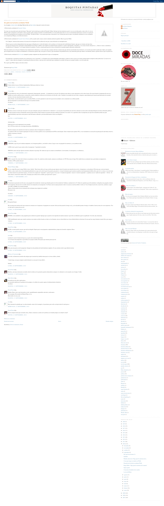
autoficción (123, 265)
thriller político (124, 404)
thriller (122, 403)
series (122, 391)
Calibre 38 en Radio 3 (130, 185)
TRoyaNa (10, 108)
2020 (124, 421)
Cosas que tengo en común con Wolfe (132, 461)
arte (122, 261)
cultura (122, 298)
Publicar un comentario (9, 318)
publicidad (123, 379)
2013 (124, 437)
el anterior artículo (14, 25)
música (122, 360)
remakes (123, 385)
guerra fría (123, 331)
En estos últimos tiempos (131, 160)
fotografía (123, 323)
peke (9, 235)
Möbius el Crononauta (13, 254)
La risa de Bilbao (128, 472)
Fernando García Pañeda (23, 39)
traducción (123, 406)
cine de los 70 (124, 284)
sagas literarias (124, 389)
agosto (125, 475)
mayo (125, 481)
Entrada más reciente (9, 321)
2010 (124, 444)
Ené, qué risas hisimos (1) (129, 454)
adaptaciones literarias (126, 253)
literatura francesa (125, 348)
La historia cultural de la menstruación (134, 211)
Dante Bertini (11, 278)
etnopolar (123, 311)
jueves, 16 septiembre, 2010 (17, 118)
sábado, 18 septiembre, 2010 (17, 195)
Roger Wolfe (14, 67)
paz (122, 368)
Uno (9, 180)
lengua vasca (124, 339)
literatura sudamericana (126, 350)
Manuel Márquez (12, 167)
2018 (124, 426)
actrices (122, 251)
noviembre (126, 448)
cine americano (124, 279)
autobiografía (124, 263)
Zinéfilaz (126, 456)
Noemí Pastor (11, 141)
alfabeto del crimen (125, 255)
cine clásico (123, 282)
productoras (123, 377)
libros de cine (124, 342)
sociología (123, 395)
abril (125, 483)
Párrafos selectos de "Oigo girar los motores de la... (135, 458)
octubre (126, 450)
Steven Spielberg (125, 397)
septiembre (126, 452)
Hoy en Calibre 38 (129, 203)
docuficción (123, 306)
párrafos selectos (124, 366)
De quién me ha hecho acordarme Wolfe (16, 23)
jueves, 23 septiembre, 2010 (17, 315)
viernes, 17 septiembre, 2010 (17, 153)
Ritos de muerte (129, 194)
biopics (122, 271)
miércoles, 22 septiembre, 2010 (18, 306)
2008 (124, 495)
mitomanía (123, 356)
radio (122, 381)
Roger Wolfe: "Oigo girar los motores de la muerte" (135, 465)
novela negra (124, 364)
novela (122, 362)
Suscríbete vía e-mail (126, 43)
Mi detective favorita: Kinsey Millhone (134, 151)
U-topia (9, 91)
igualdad (123, 333)
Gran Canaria (128, 220)
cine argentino (124, 280)
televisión (123, 401)
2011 (124, 441)
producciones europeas (126, 375)
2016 (124, 430)
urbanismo (123, 410)
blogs (122, 273)
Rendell (123, 387)
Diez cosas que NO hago (131, 228)
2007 (124, 497)
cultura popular (124, 300)
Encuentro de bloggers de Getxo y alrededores (136, 177)
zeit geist (123, 414)
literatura (18, 71)
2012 (124, 439)
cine (122, 277)
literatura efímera (125, 346)
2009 (124, 493)
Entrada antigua (109, 321)
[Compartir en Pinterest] (34, 70)
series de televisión (125, 393)
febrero (126, 488)
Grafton (122, 329)
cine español (124, 288)
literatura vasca (124, 352)
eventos (123, 313)
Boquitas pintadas (82, 7)
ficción (122, 319)
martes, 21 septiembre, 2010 (17, 274)
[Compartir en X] (31, 70)
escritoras (123, 308)
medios (122, 354)
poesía (24, 71)
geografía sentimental (126, 327)
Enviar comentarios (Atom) (17, 324)
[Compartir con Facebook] (32, 70)
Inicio (59, 321)
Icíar (9, 199)
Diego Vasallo (32, 25)
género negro (124, 325)
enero (125, 490)
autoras (122, 267)
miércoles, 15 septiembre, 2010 (18, 87)
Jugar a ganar (127, 467)
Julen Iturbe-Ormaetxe (126, 26)
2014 (124, 435)
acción (122, 249)
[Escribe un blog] (29, 70)
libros (12, 71)
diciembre (126, 445)
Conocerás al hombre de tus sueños (132, 470)
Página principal (125, 35)
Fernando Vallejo (22, 28)
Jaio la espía (21, 54)
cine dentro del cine (125, 286)
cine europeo (124, 290)
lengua (122, 337)
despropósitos (124, 302)
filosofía (123, 321)
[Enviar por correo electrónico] (28, 70)
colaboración (124, 292)
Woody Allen (124, 412)
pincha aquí (148, 114)
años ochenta (124, 257)
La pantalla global (129, 168)
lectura (122, 335)
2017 (124, 428)
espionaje (123, 310)
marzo (125, 486)
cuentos (123, 296)
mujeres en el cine (125, 358)
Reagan (122, 383)
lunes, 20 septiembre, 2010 (17, 209)
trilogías (123, 408)
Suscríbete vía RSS (125, 41)
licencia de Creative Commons (139, 243)
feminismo (123, 317)
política (28, 71)
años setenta (124, 259)
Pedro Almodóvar (125, 370)
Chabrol (123, 275)
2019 (124, 424)
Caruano (10, 82)
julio (125, 477)
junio (125, 479)
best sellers (123, 269)
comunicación (124, 294)
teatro (122, 399)
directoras (123, 304)
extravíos (123, 315)
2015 (124, 432)
